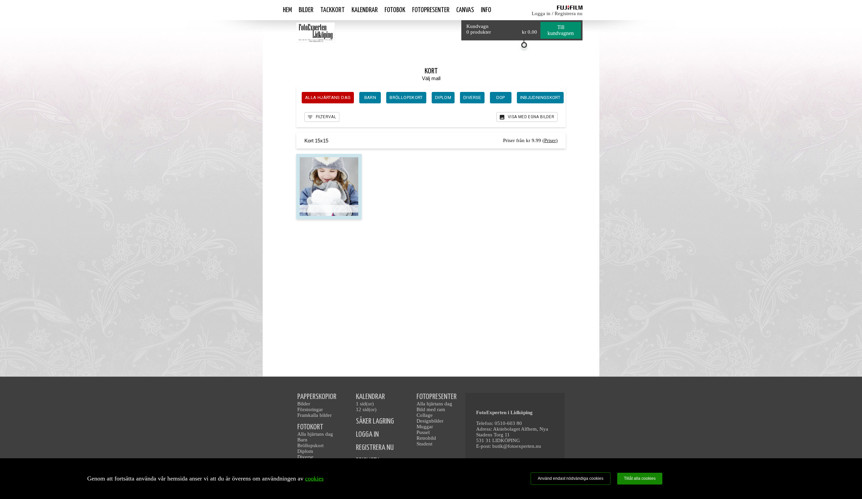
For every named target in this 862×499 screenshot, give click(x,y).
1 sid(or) (365, 403)
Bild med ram (431, 409)
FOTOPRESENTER (437, 397)
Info (486, 10)
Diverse (305, 457)
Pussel (423, 432)
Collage (425, 415)
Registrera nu (569, 13)
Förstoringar (310, 409)
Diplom (305, 451)
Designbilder (430, 421)
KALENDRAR (370, 397)
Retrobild (426, 438)
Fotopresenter (431, 10)
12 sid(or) (366, 409)
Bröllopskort (310, 445)
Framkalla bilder (314, 415)
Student (424, 443)
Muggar (425, 426)
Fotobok (395, 10)
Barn (302, 439)
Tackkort (332, 10)
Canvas (465, 10)
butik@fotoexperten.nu (516, 446)
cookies (314, 478)
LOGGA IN (367, 434)
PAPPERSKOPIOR (316, 397)
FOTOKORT (310, 427)
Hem (287, 10)
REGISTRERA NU (375, 448)
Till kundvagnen (561, 30)
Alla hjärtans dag (315, 434)
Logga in (541, 13)
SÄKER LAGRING (375, 421)
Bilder (306, 10)
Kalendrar (365, 10)
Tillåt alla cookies (640, 478)
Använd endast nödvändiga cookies (570, 478)
